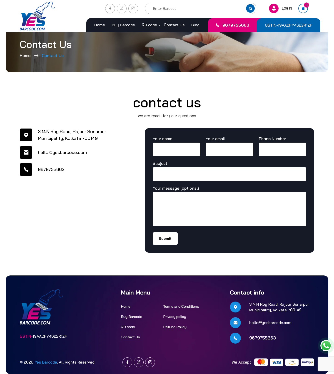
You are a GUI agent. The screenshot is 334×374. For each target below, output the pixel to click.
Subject (160, 163)
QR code (149, 24)
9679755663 (235, 25)
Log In (287, 8)
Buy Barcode (123, 24)
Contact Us (174, 24)
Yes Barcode (46, 362)
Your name (162, 138)
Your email (215, 138)
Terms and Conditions (181, 306)
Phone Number (272, 138)
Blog (195, 24)
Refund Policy (175, 326)
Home (99, 24)
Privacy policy (174, 316)
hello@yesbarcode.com (62, 152)
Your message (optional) (176, 188)
